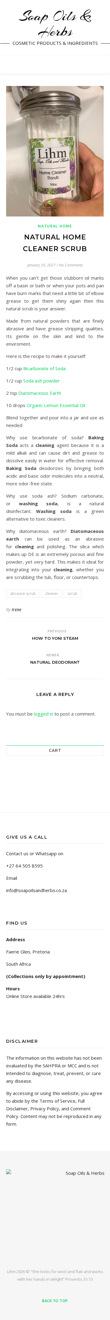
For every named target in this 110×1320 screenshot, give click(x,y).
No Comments (71, 265)
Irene (16, 609)
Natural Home (55, 226)
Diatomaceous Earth (39, 393)
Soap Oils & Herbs (55, 24)
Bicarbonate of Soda (44, 368)
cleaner (51, 593)
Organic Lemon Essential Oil (56, 405)
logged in (43, 714)
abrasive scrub (23, 593)
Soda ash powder (41, 381)
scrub (72, 593)
